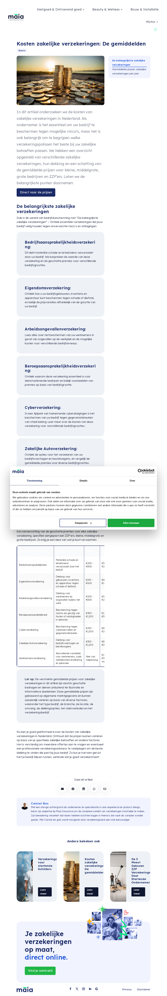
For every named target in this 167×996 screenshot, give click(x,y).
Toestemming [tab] (34, 480)
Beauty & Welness (106, 9)
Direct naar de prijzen (36, 192)
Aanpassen (81, 522)
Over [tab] (132, 480)
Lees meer (43, 891)
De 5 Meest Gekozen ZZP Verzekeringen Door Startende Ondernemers (142, 870)
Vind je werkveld (40, 971)
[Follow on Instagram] (83, 988)
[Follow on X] (77, 988)
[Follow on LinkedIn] (90, 988)
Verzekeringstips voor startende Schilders (50, 864)
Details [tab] (84, 480)
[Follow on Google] (96, 988)
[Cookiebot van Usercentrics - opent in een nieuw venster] (140, 471)
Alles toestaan (131, 522)
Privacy (127, 989)
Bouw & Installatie (145, 9)
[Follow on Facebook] (70, 988)
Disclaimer (143, 989)
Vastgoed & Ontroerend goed (59, 9)
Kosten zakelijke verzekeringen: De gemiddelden (95, 865)
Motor (150, 22)
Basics (22, 50)
